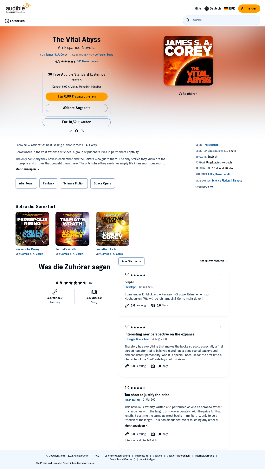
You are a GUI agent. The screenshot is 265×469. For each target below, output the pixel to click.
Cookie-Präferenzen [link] (178, 455)
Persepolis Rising (27, 249)
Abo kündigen (148, 459)
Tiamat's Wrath (65, 249)
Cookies (157, 455)
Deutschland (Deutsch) (122, 459)
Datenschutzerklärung (117, 455)
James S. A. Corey (32, 254)
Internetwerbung (205, 455)
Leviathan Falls (106, 249)
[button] (70, 131)
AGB (97, 455)
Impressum (141, 455)
